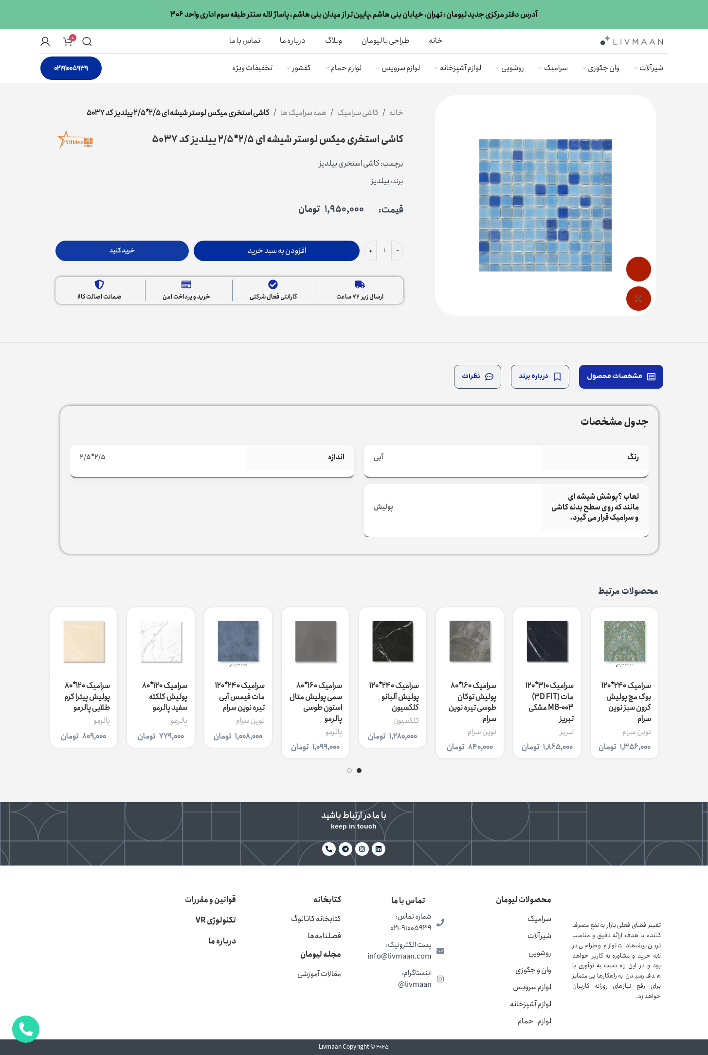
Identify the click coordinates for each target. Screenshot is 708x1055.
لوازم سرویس (532, 987)
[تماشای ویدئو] (638, 269)
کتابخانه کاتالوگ (316, 919)
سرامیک (539, 919)
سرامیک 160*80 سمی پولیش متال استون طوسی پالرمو (316, 701)
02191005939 (71, 68)
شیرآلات (539, 936)
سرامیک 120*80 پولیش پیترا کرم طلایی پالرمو (87, 696)
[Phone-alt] (329, 849)
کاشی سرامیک (358, 113)
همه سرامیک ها (303, 113)
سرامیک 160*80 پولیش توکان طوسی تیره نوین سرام (472, 701)
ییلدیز (380, 181)
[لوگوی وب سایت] (631, 40)
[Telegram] (345, 849)
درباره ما (222, 941)
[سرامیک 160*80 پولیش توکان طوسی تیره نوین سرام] (470, 641)
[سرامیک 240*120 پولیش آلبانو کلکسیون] (393, 641)
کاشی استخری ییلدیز (349, 163)
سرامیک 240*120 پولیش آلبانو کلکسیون (394, 696)
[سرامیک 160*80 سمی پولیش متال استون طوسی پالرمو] (315, 641)
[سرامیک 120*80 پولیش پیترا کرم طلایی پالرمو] (84, 641)
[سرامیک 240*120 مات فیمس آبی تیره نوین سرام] (238, 641)
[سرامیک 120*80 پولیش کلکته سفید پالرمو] (161, 641)
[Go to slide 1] (359, 770)
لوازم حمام (534, 1021)
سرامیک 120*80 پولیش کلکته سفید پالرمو (164, 696)
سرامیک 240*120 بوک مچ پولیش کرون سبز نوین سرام (626, 701)
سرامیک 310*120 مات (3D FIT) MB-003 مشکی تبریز (550, 701)
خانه (396, 113)
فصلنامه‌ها (324, 936)
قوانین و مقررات (210, 900)
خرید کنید (122, 250)
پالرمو (334, 732)
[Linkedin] (378, 849)
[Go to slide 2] (349, 770)
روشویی (539, 953)
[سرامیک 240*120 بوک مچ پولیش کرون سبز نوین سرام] (624, 641)
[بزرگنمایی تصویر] (638, 298)
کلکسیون (406, 721)
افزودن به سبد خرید (277, 251)
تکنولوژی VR (216, 920)
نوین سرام (636, 732)
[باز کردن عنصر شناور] (25, 1029)
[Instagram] (362, 849)
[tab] (621, 377)
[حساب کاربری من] (45, 41)
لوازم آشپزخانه (530, 1004)
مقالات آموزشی (319, 974)
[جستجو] (87, 41)
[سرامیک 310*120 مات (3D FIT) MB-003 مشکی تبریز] (547, 641)
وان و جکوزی (533, 970)
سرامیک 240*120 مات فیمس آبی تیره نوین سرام (240, 696)
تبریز (567, 732)
